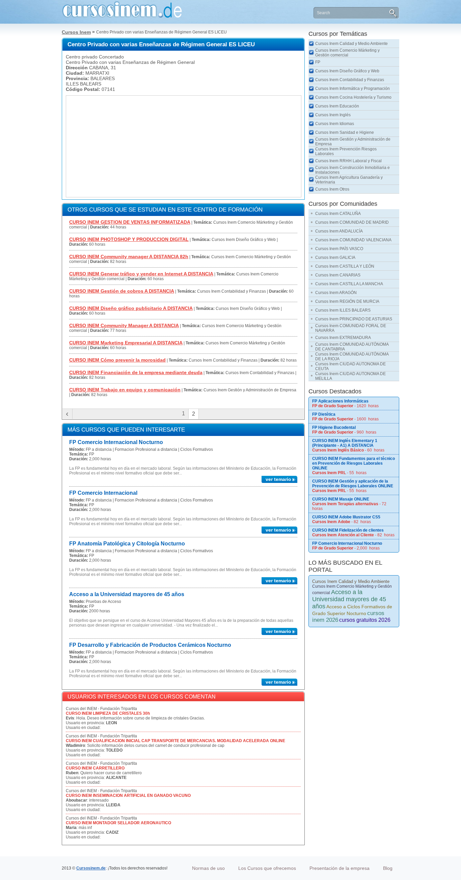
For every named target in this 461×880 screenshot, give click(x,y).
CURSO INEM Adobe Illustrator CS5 (346, 517)
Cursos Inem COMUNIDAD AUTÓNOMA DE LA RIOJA (352, 356)
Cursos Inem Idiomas (334, 123)
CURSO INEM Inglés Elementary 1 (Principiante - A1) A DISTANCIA (344, 443)
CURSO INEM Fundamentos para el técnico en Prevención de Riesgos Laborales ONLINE (353, 463)
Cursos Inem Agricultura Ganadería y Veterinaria (349, 180)
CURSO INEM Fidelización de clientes (348, 530)
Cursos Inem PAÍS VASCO (339, 248)
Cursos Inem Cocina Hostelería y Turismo (353, 97)
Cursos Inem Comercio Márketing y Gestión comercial (347, 52)
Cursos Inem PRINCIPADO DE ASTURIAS (353, 319)
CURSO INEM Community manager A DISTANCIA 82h (128, 256)
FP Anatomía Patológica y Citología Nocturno (127, 543)
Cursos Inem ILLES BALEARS (343, 310)
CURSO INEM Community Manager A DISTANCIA (124, 325)
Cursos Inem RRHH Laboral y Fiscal (348, 160)
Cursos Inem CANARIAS (337, 275)
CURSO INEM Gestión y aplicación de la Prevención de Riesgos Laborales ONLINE (352, 483)
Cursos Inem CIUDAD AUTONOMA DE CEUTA (350, 366)
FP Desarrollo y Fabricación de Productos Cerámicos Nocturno (150, 645)
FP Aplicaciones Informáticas (340, 401)
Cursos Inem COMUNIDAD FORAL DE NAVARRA (350, 328)
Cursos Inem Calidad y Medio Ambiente (351, 43)
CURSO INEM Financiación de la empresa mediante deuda (135, 372)
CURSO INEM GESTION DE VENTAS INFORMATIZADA (129, 222)
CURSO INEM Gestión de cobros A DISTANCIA (121, 291)
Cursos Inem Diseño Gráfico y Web (347, 71)
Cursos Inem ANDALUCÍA (339, 231)
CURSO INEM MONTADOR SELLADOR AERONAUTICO (118, 823)
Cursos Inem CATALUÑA (338, 213)
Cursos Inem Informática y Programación (352, 88)
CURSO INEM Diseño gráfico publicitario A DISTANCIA (131, 308)
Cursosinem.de (91, 868)
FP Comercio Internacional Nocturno (116, 442)
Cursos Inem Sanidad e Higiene (344, 132)
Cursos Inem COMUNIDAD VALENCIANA (353, 240)
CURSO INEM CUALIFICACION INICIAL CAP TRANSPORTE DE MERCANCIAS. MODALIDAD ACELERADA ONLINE (175, 740)
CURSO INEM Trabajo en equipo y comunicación (125, 389)
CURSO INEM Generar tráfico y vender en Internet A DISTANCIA (141, 273)
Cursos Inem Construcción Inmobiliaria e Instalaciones (352, 170)
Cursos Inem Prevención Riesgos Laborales (346, 151)
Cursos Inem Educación (337, 106)
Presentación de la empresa (339, 868)
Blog (387, 868)
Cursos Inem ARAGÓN (336, 292)
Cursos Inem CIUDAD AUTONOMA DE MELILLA (350, 376)
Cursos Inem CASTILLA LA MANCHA (349, 284)
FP (317, 62)
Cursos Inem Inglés (333, 115)
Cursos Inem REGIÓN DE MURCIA (347, 301)
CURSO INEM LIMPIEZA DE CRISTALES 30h (108, 713)
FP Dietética (323, 414)
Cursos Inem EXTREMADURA (343, 337)
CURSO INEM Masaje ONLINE (340, 499)
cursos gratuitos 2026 (364, 620)
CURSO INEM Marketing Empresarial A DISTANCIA (126, 342)
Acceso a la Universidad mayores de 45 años (126, 594)
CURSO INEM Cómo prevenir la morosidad (117, 360)
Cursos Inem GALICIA (335, 257)
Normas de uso (208, 868)
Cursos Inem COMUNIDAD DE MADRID (352, 222)
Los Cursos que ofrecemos (267, 868)
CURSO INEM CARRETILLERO (95, 768)
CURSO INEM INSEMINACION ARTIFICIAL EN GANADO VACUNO (128, 795)
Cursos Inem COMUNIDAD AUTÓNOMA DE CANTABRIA (352, 346)
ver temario (278, 479)
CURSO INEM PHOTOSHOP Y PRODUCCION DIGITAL (129, 239)
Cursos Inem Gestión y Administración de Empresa (352, 141)
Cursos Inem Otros (332, 189)
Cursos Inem (76, 32)
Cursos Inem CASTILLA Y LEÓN (344, 266)
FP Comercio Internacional (103, 493)
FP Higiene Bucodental (334, 427)
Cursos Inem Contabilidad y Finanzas (349, 79)
